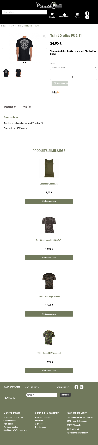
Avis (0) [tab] (27, 106)
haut (12, 26)
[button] (3, 48)
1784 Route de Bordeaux (77, 421)
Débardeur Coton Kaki (49, 184)
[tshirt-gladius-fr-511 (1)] (18, 73)
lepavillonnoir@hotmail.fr (77, 433)
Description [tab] (10, 106)
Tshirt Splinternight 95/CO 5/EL (49, 240)
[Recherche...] (24, 12)
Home (3, 26)
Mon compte (64, 16)
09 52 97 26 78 (32, 387)
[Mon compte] (64, 14)
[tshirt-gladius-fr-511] (24, 48)
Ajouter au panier (62, 83)
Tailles (52, 63)
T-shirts (18, 26)
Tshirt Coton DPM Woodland (49, 353)
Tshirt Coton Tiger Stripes (49, 296)
